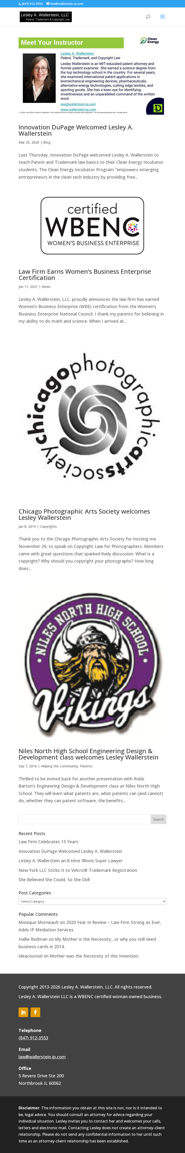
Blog (47, 142)
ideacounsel (30, 956)
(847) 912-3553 (33, 1038)
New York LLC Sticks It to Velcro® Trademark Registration (78, 870)
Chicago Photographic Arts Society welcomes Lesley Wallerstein (84, 514)
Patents (86, 766)
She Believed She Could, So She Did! (54, 879)
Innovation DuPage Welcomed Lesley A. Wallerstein (76, 130)
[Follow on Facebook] (35, 1012)
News (46, 286)
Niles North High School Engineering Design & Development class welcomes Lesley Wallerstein (89, 753)
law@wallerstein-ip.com (42, 1057)
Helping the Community (59, 766)
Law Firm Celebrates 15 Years (48, 841)
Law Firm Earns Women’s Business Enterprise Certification (85, 274)
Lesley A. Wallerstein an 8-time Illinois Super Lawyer (71, 860)
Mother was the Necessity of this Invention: (94, 956)
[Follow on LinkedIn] (23, 1012)
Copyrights (48, 526)
